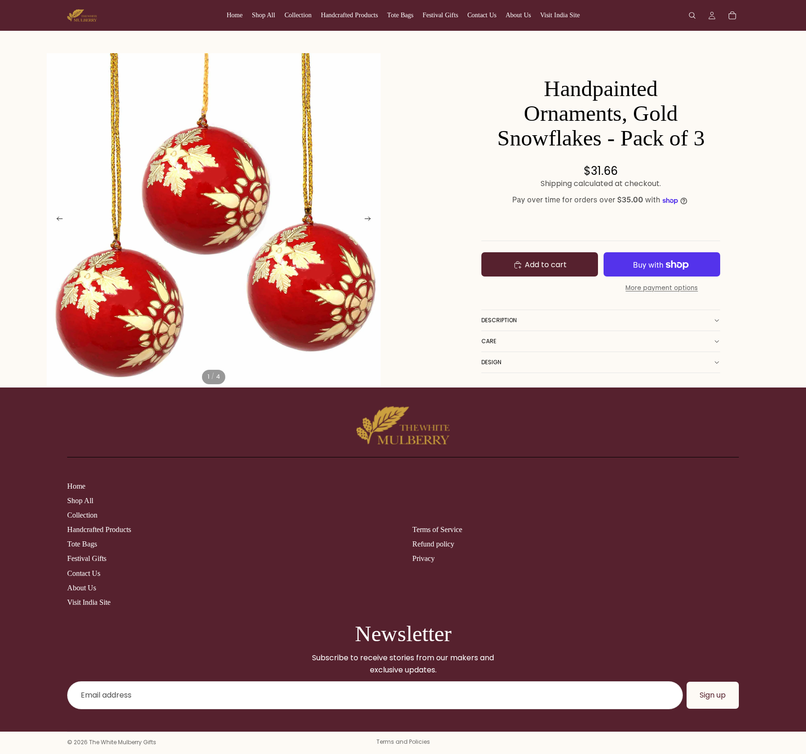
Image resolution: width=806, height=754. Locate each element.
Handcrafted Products (99, 529)
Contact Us (83, 573)
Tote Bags (82, 544)
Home (76, 486)
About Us (81, 588)
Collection (82, 515)
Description (499, 320)
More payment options (661, 288)
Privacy (423, 558)
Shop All (80, 501)
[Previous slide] (57, 220)
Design (491, 362)
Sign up (713, 695)
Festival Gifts (86, 558)
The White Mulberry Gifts (122, 742)
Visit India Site (89, 602)
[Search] (692, 15)
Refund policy (433, 544)
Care (488, 341)
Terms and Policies (403, 742)
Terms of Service (437, 529)
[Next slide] (370, 220)
